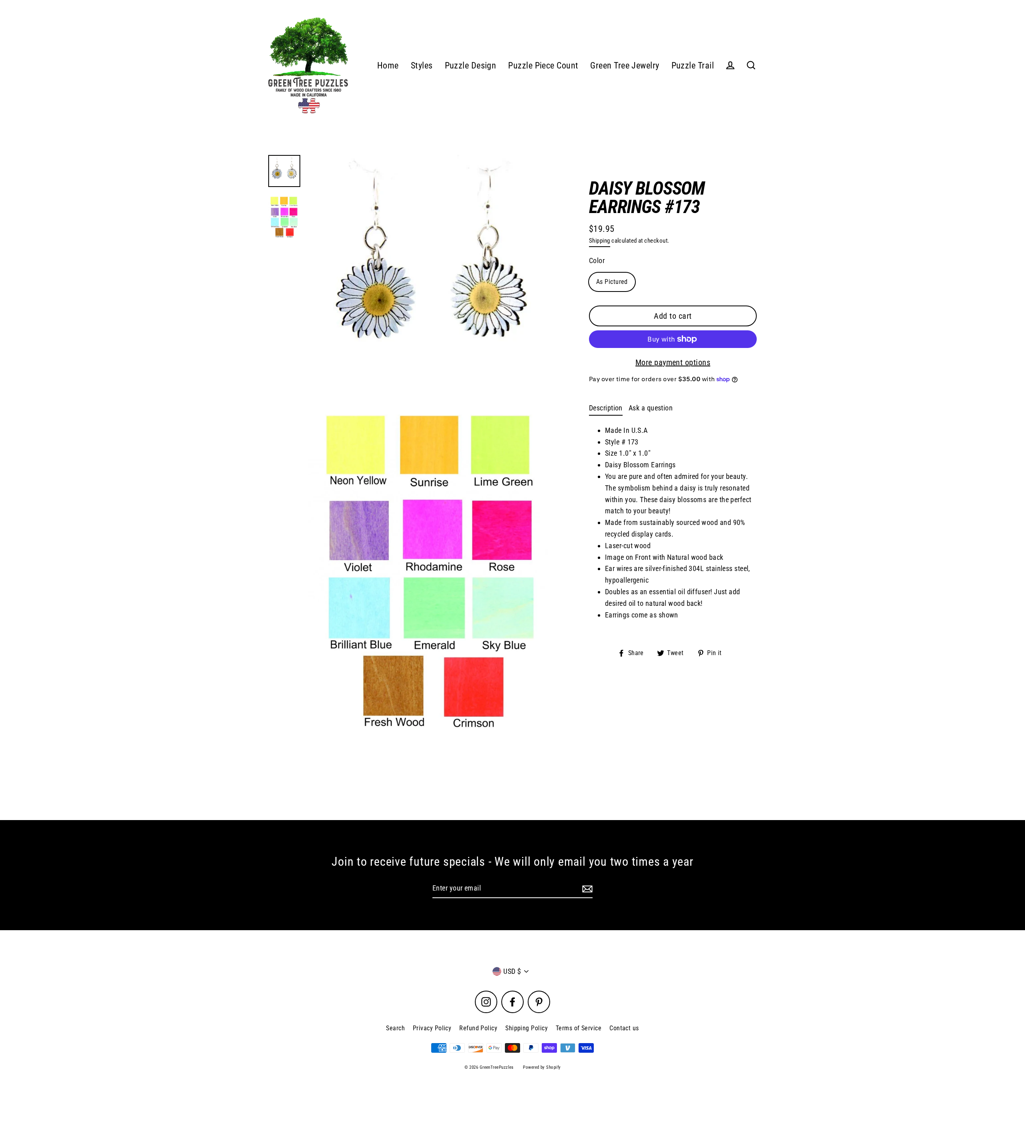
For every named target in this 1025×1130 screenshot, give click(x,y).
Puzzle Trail (692, 65)
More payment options (672, 362)
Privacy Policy (432, 1028)
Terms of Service (578, 1028)
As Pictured (612, 282)
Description (606, 408)
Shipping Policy (526, 1028)
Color (597, 260)
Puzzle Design (470, 65)
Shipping (599, 240)
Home (388, 65)
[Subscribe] (586, 888)
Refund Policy (478, 1028)
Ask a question (651, 408)
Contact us (624, 1028)
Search (395, 1028)
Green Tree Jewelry (624, 65)
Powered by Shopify (542, 1067)
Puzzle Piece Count (543, 65)
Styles (422, 65)
